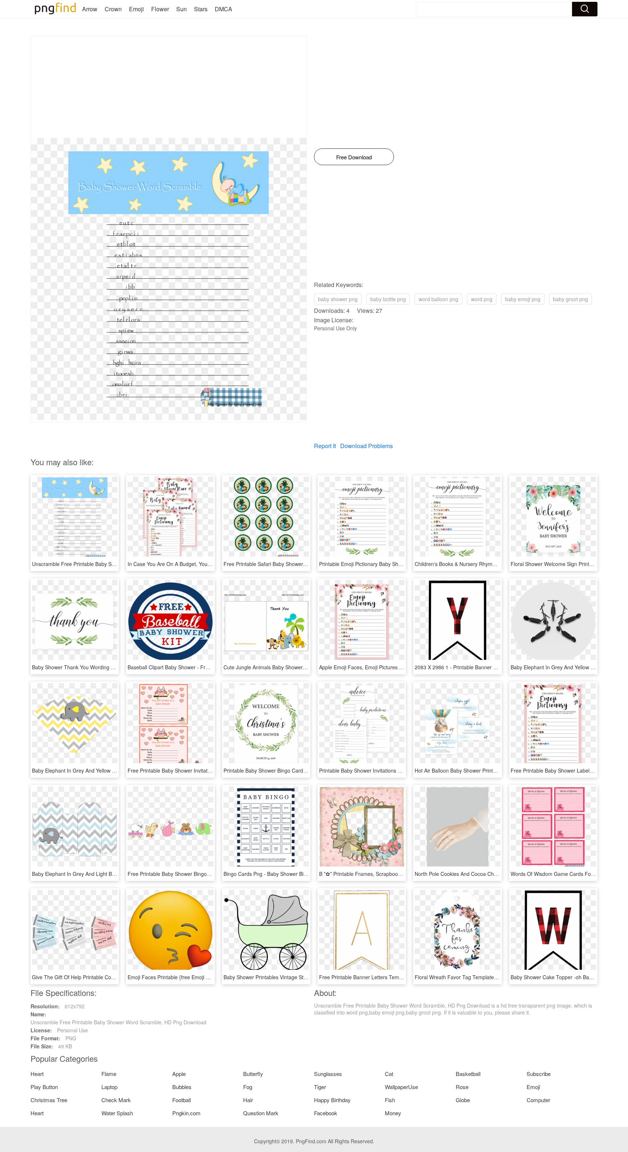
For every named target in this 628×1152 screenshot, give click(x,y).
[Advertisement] (168, 87)
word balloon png (438, 299)
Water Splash (117, 1113)
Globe (463, 1100)
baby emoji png (522, 299)
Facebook (325, 1113)
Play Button (44, 1087)
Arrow (89, 9)
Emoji (136, 9)
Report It (325, 446)
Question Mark (260, 1113)
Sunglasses (328, 1073)
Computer (538, 1100)
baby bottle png (388, 299)
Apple (179, 1073)
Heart (37, 1073)
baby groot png (570, 299)
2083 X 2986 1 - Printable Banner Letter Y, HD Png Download (485, 667)
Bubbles (182, 1087)
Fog (247, 1087)
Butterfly (253, 1073)
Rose (462, 1087)
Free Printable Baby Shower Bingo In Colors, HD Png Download (201, 873)
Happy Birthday (332, 1100)
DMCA (223, 9)
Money (393, 1113)
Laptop (109, 1087)
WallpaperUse (401, 1087)
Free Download (354, 157)
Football (181, 1100)
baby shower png (338, 299)
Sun (181, 9)
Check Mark (116, 1100)
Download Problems (366, 446)
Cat (389, 1073)
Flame (108, 1073)
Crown (113, 9)
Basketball (468, 1073)
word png (481, 299)
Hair (248, 1100)
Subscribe (539, 1073)
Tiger (320, 1087)
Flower (160, 9)
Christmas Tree (49, 1100)
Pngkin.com (186, 1113)
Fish (390, 1100)
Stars (201, 9)
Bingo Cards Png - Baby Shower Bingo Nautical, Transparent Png (299, 873)
